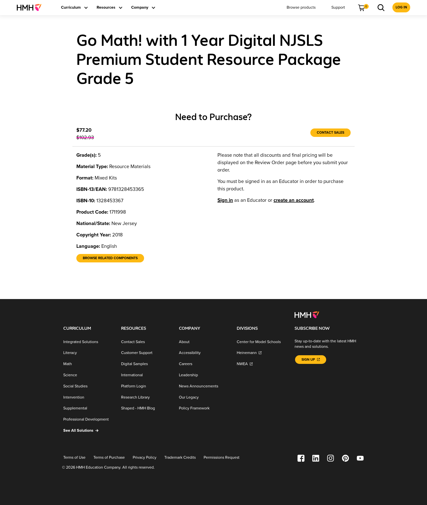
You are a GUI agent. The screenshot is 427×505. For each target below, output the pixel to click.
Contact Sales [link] (330, 132)
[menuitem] (31, 7)
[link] (31, 7)
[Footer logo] (307, 314)
